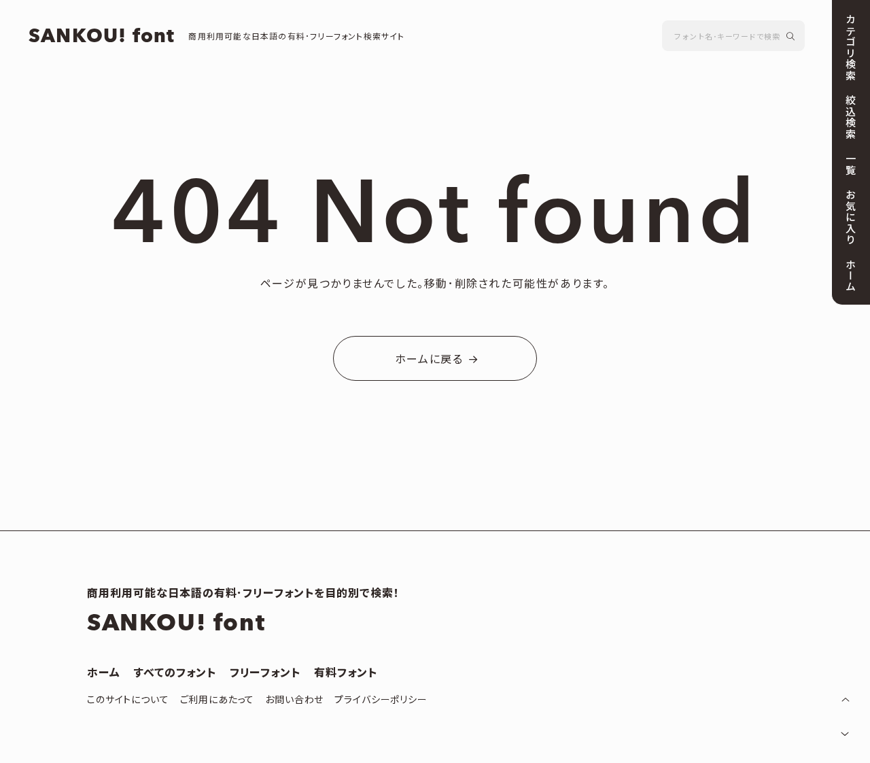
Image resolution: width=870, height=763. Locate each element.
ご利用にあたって (217, 700)
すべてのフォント (175, 673)
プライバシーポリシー (380, 700)
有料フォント (345, 673)
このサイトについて (128, 700)
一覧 (849, 164)
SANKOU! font (102, 36)
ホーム (103, 673)
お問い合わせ (294, 700)
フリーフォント (265, 673)
